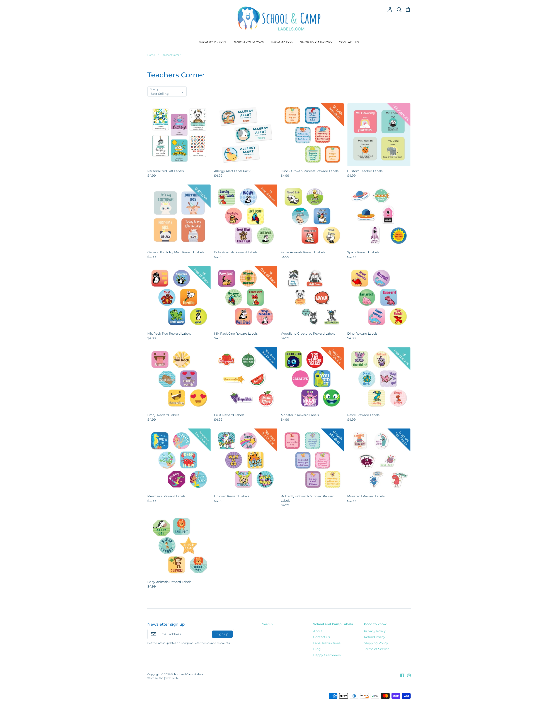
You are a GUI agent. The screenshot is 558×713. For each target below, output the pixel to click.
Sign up (222, 634)
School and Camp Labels (333, 624)
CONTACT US (349, 42)
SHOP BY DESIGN (212, 42)
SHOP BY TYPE (282, 42)
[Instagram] (407, 675)
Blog (317, 649)
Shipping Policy (376, 643)
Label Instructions (326, 643)
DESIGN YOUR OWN (248, 42)
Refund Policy (374, 637)
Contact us (321, 637)
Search (267, 624)
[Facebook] (400, 675)
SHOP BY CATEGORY (316, 42)
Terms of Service (376, 649)
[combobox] (167, 91)
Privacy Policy (375, 631)
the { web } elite (169, 678)
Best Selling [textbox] (159, 94)
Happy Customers (327, 655)
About (318, 631)
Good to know (375, 624)
